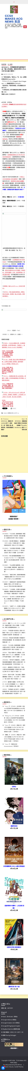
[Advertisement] (14, 45)
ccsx (6, 706)
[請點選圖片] (14, 1046)
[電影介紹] (14, 784)
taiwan (5, 413)
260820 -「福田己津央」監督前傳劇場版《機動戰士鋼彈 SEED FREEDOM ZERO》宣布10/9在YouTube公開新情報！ (14, 577)
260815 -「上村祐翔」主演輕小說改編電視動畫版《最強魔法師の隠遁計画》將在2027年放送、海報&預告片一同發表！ (14, 591)
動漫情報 (4, 64)
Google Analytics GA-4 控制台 (11, 1023)
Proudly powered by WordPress (12, 1065)
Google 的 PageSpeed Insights (11, 1026)
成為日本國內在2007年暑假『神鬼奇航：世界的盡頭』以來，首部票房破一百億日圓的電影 (13, 272)
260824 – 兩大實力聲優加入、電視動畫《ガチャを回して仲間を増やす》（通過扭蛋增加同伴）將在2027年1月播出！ (14, 543)
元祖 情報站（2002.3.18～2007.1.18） (13, 1032)
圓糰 (6, 734)
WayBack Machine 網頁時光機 (11, 1029)
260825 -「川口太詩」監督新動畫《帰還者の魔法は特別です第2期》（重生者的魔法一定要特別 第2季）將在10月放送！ (14, 536)
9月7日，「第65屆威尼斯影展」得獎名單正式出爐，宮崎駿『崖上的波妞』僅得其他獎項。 (13, 294)
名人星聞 (10, 64)
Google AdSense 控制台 (9, 1020)
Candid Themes (18, 1067)
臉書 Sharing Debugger (9, 1035)
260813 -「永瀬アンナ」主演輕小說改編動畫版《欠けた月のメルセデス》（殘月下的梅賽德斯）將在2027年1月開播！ (14, 608)
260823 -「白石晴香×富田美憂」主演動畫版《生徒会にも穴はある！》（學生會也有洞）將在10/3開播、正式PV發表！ (14, 550)
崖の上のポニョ (15, 413)
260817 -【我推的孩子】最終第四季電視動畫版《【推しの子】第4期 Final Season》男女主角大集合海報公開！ (14, 584)
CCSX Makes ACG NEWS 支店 (14, 18)
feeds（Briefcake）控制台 (10, 1016)
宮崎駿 (9, 413)
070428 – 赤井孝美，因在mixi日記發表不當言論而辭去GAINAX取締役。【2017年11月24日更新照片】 (14, 708)
